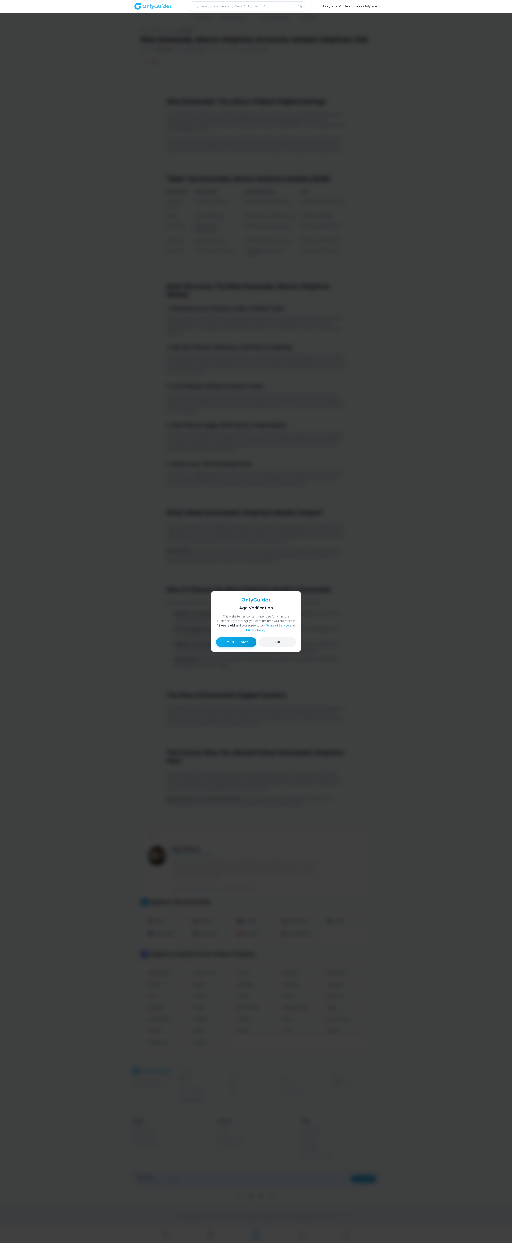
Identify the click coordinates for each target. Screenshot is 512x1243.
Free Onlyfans (366, 6)
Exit (277, 642)
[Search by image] (299, 6)
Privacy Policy (255, 630)
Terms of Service (277, 625)
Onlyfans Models (336, 6)
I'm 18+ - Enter (236, 642)
